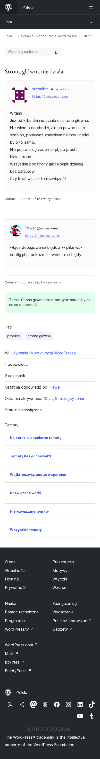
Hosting (12, 579)
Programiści (15, 620)
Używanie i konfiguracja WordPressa (47, 36)
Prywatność (15, 587)
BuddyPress (18, 670)
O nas (10, 561)
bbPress (15, 662)
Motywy (59, 570)
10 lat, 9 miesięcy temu (42, 235)
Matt (11, 653)
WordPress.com (21, 644)
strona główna (39, 336)
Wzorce (59, 587)
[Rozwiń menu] (92, 7)
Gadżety (62, 629)
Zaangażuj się (64, 603)
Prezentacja (63, 561)
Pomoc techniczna (22, 612)
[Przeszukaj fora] (56, 51)
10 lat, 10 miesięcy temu (50, 96)
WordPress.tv (19, 629)
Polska (22, 692)
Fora (8, 22)
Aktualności (15, 570)
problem (14, 336)
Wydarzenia (63, 612)
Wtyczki (59, 579)
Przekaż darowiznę (72, 620)
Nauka (10, 603)
